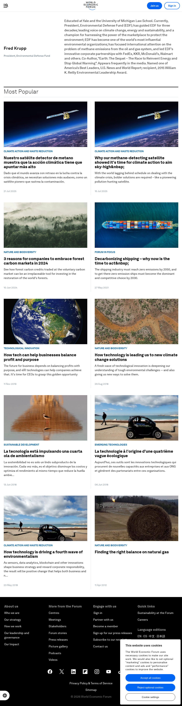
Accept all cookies (150, 677)
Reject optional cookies (150, 687)
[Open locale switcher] (4, 695)
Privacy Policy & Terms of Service (91, 683)
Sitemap (91, 690)
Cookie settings (150, 697)
